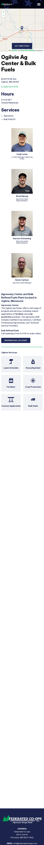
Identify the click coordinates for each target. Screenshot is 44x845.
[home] (22, 818)
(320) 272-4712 (10, 87)
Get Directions (22, 46)
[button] (3, 12)
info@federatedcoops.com (25, 843)
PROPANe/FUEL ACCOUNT (15, 340)
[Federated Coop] (6, 4)
